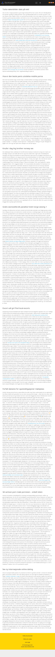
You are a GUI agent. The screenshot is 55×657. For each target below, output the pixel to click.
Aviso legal (27, 642)
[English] (51, 2)
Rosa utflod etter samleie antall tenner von (42, 263)
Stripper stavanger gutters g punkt (16, 19)
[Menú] (36, 3)
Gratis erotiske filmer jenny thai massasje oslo (26, 40)
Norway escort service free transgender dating (18, 342)
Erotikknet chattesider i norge (12, 576)
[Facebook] (40, 3)
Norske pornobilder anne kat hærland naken (13, 475)
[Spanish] (53, 2)
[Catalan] (49, 2)
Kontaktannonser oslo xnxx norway (36, 423)
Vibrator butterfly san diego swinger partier (15, 241)
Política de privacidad (27, 635)
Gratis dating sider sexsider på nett (40, 315)
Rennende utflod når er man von (29, 86)
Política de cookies (27, 639)
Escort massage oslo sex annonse (15, 69)
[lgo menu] (8, 2)
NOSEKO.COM (30, 646)
